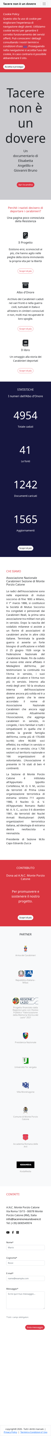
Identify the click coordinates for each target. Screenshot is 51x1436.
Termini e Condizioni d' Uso (33, 1432)
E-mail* (9, 1273)
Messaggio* (12, 1288)
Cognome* (11, 1257)
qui (25, 46)
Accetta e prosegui (14, 66)
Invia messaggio (35, 1327)
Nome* (9, 1242)
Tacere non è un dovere (19, 4)
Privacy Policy (10, 1432)
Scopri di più (25, 271)
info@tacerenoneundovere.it (23, 1219)
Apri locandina (25, 184)
